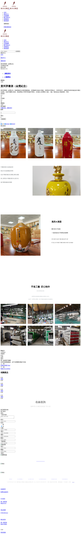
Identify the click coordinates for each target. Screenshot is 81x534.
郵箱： (2, 438)
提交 (2, 453)
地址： (2, 446)
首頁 (5, 12)
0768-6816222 (7, 27)
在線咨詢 (3, 119)
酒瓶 (2, 379)
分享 (3, 124)
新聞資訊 (6, 19)
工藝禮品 (7, 77)
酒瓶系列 (7, 73)
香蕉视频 (3, 532)
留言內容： (4, 414)
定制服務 (6, 15)
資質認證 (7, 124)
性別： (2, 423)
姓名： (2, 419)
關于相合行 (7, 17)
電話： (2, 431)
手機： (2, 428)
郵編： (2, 449)
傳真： (2, 434)
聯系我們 (6, 20)
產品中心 (6, 14)
